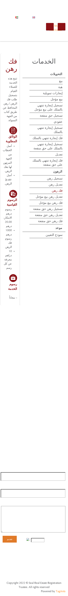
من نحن (50, 555)
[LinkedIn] (42, 393)
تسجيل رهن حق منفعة (48, 209)
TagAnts (60, 591)
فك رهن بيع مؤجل (51, 203)
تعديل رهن (56, 184)
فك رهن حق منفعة (50, 221)
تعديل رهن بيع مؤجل (49, 196)
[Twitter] (56, 393)
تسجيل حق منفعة (51, 115)
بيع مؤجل (57, 99)
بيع (61, 81)
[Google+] (49, 393)
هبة (60, 87)
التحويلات (56, 74)
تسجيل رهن (55, 178)
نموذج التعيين (54, 235)
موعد (58, 228)
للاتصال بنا (17, 555)
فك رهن (57, 190)
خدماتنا (39, 555)
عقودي (58, 121)
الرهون (57, 171)
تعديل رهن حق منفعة (49, 215)
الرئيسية (62, 555)
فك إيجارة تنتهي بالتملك (47, 138)
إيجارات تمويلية (53, 93)
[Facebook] (62, 393)
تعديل (59, 154)
